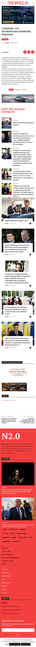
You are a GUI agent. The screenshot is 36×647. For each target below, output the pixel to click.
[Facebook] (25, 52)
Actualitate (5, 39)
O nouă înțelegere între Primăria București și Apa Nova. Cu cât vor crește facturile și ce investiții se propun (23, 175)
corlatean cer (17, 89)
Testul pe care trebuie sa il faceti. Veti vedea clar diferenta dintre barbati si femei (9, 420)
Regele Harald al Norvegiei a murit (16, 221)
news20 (7, 42)
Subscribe (18, 634)
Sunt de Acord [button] (25, 644)
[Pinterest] (32, 52)
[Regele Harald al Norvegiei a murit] (6, 123)
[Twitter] (28, 52)
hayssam (24, 89)
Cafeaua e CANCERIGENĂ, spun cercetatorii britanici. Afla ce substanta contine (26, 420)
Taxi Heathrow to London (9, 400)
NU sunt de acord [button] (14, 644)
